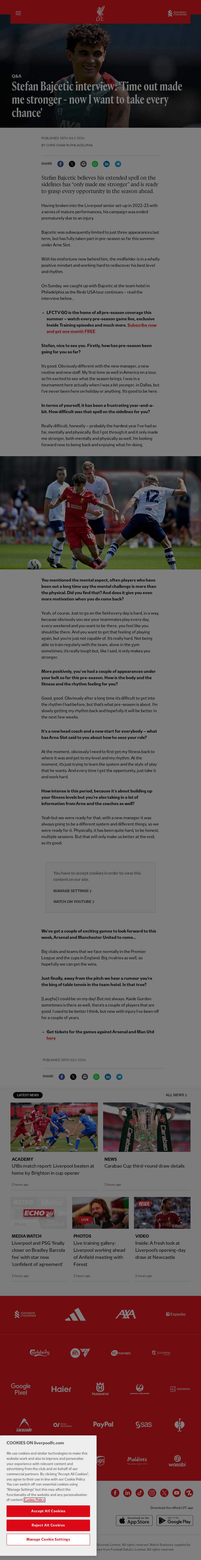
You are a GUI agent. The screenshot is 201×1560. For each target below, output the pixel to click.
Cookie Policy (34, 1500)
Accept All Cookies (48, 1511)
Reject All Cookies (48, 1525)
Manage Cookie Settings (48, 1539)
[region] (48, 1495)
